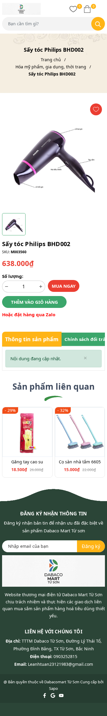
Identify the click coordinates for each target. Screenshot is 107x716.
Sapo (53, 688)
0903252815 (65, 656)
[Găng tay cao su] (27, 432)
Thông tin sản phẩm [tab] (32, 339)
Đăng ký (91, 546)
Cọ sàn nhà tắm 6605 (80, 462)
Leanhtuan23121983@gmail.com (60, 664)
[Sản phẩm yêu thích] (73, 9)
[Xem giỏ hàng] (87, 9)
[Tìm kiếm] (98, 24)
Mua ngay (63, 286)
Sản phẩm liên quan (53, 386)
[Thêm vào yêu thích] (96, 109)
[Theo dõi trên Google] (53, 695)
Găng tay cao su (27, 462)
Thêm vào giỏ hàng (34, 302)
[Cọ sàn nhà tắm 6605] (80, 432)
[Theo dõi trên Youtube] (61, 695)
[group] (53, 155)
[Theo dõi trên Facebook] (45, 695)
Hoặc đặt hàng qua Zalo (28, 314)
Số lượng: (12, 276)
